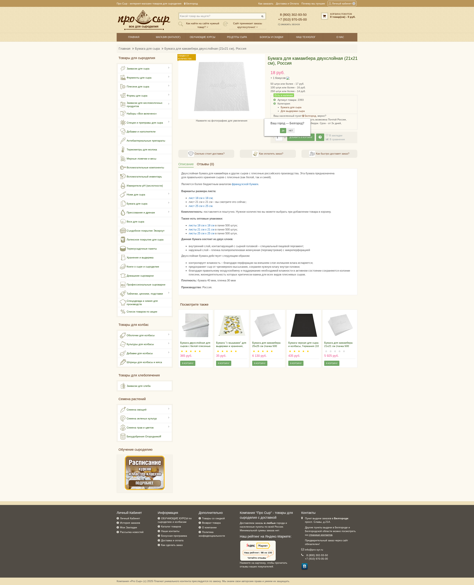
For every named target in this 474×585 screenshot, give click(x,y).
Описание (186, 164)
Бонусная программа (174, 535)
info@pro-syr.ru (314, 549)
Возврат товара (211, 522)
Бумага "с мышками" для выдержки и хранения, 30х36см (231, 346)
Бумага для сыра (147, 48)
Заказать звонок (290, 24)
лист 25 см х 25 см (200, 205)
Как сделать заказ (172, 545)
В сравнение (337, 139)
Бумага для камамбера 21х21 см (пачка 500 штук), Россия (338, 346)
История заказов (130, 522)
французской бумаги (245, 184)
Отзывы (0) (205, 164)
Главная (124, 48)
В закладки (335, 135)
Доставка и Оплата (287, 3)
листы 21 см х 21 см (201, 229)
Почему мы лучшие (313, 3)
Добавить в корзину (300, 137)
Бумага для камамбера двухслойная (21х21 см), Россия (205, 48)
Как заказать (265, 3)
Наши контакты (170, 531)
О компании (209, 527)
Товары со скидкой (213, 518)
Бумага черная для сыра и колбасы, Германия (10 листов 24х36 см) (303, 346)
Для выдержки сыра (293, 110)
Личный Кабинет (130, 518)
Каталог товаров (171, 526)
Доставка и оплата (172, 540)
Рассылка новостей (131, 532)
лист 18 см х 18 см (200, 198)
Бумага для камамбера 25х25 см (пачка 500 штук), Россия (266, 346)
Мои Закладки (128, 527)
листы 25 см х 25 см (201, 233)
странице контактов (320, 534)
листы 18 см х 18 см (201, 225)
